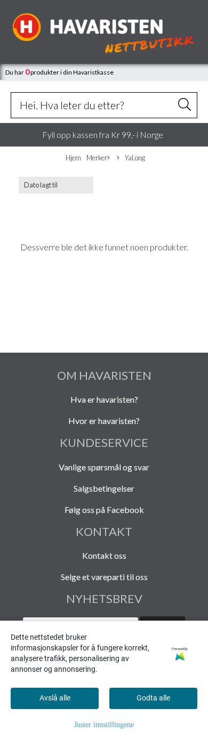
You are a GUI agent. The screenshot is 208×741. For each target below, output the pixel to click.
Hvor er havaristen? (104, 421)
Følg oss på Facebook (104, 509)
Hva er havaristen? (104, 399)
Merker (96, 157)
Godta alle (153, 698)
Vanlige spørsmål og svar (104, 467)
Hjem (73, 157)
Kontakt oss (104, 555)
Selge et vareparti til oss (104, 577)
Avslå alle (54, 698)
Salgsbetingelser (104, 488)
